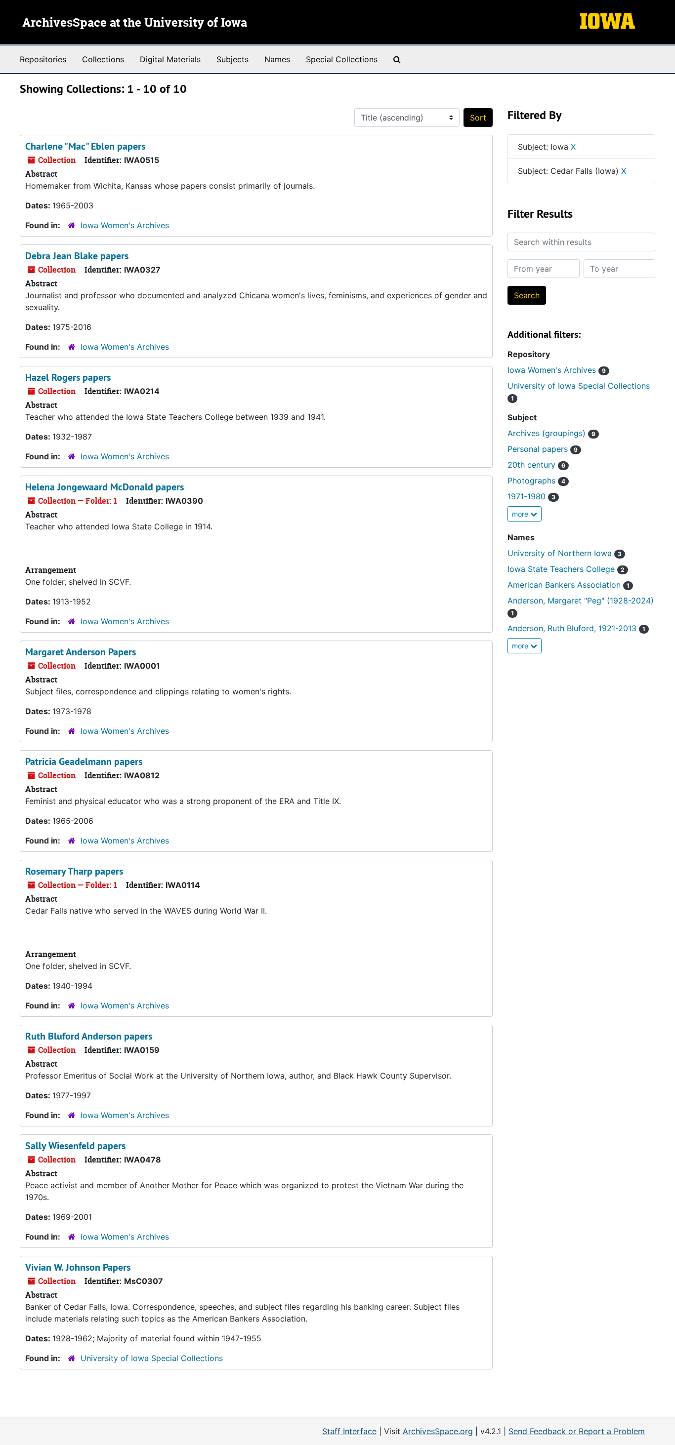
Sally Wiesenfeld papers (75, 1145)
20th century (536, 465)
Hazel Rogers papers (68, 377)
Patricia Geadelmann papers (83, 761)
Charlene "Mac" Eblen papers (85, 146)
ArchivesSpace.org (438, 1431)
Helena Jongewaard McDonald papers (104, 487)
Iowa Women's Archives (125, 225)
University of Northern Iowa (564, 553)
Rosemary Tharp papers (74, 871)
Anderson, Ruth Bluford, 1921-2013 (576, 628)
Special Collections (342, 59)
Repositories (43, 59)
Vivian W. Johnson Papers (77, 1267)
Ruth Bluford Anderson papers (88, 1036)
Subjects (232, 59)
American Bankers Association (568, 585)
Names (277, 59)
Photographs (536, 480)
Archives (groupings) (551, 433)
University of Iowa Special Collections (152, 1358)
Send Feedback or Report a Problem (576, 1431)
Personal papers (542, 449)
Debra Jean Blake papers (76, 255)
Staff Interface (349, 1431)
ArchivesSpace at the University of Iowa (134, 23)
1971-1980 (531, 496)
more (521, 514)
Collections (103, 59)
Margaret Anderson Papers (80, 651)
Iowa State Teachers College (566, 569)
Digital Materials (170, 59)
